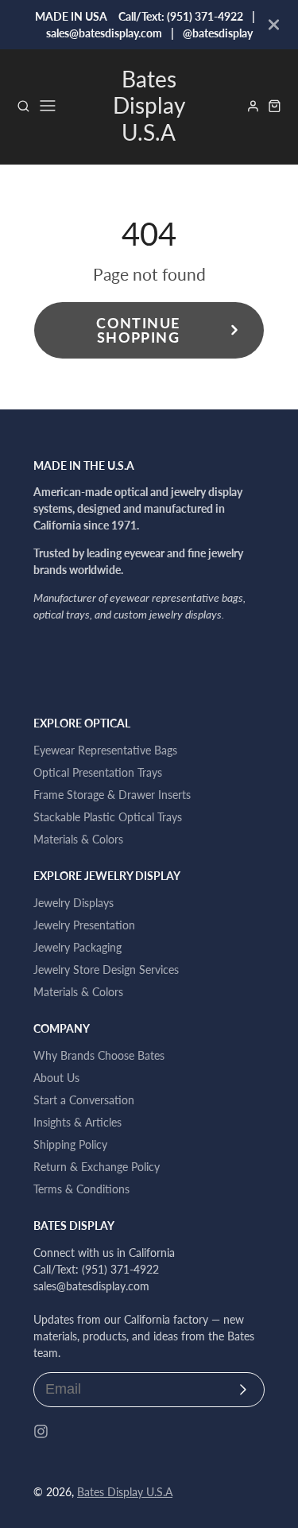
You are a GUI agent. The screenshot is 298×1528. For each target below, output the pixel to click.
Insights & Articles (77, 1122)
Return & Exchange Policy (96, 1166)
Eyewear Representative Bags (105, 750)
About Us (56, 1077)
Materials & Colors (78, 839)
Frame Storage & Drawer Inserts (112, 794)
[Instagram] (40, 1431)
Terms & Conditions (81, 1189)
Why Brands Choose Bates (98, 1055)
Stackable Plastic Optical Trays (107, 817)
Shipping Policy (70, 1144)
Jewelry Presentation (84, 925)
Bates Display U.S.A (124, 1492)
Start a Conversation (83, 1100)
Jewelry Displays (73, 902)
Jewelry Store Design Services (106, 969)
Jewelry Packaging (77, 947)
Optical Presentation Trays (97, 772)
